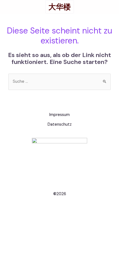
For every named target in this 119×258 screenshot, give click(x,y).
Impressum (59, 114)
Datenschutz (60, 124)
